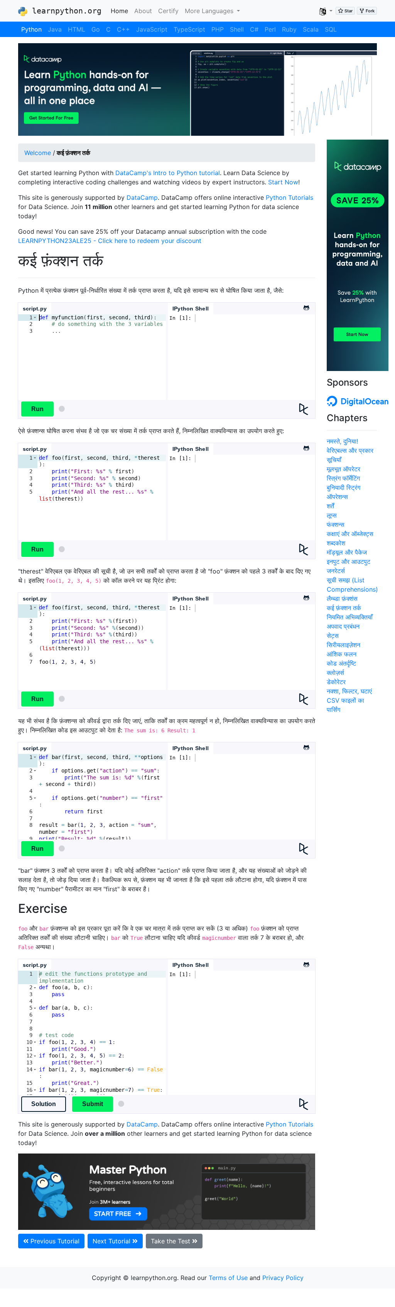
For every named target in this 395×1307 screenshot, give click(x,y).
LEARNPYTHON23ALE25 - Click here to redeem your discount (109, 241)
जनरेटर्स (336, 571)
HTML (76, 29)
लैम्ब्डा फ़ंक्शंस (342, 598)
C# (254, 29)
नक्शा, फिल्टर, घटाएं (349, 691)
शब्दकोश (336, 543)
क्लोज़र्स (335, 672)
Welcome (37, 153)
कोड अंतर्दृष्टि (341, 663)
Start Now (283, 182)
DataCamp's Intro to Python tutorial (167, 173)
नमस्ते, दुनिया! (342, 441)
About (143, 11)
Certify (168, 11)
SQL (331, 29)
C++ (123, 29)
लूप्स (332, 515)
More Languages (210, 11)
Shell (237, 29)
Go (95, 29)
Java (55, 29)
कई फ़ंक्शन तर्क (344, 608)
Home (121, 11)
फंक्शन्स (335, 524)
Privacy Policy (283, 1278)
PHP (217, 29)
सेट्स (333, 635)
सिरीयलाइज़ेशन (343, 645)
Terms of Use (228, 1278)
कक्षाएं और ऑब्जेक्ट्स (350, 534)
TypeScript (189, 29)
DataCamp (142, 197)
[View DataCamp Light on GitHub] (306, 306)
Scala (311, 29)
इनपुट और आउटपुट (348, 561)
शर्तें (330, 506)
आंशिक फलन (341, 654)
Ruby (289, 29)
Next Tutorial (112, 1241)
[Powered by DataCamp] (307, 409)
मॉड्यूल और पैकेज (347, 552)
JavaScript (151, 29)
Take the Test (171, 1241)
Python (31, 29)
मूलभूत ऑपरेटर (343, 469)
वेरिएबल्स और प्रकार (350, 450)
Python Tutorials (289, 197)
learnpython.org (64, 10)
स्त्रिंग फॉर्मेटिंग (343, 478)
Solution (43, 1104)
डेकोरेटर (336, 682)
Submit (92, 1104)
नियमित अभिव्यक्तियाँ (350, 617)
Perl (270, 29)
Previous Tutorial (54, 1241)
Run (37, 409)
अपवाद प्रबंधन (343, 626)
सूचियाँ (334, 460)
